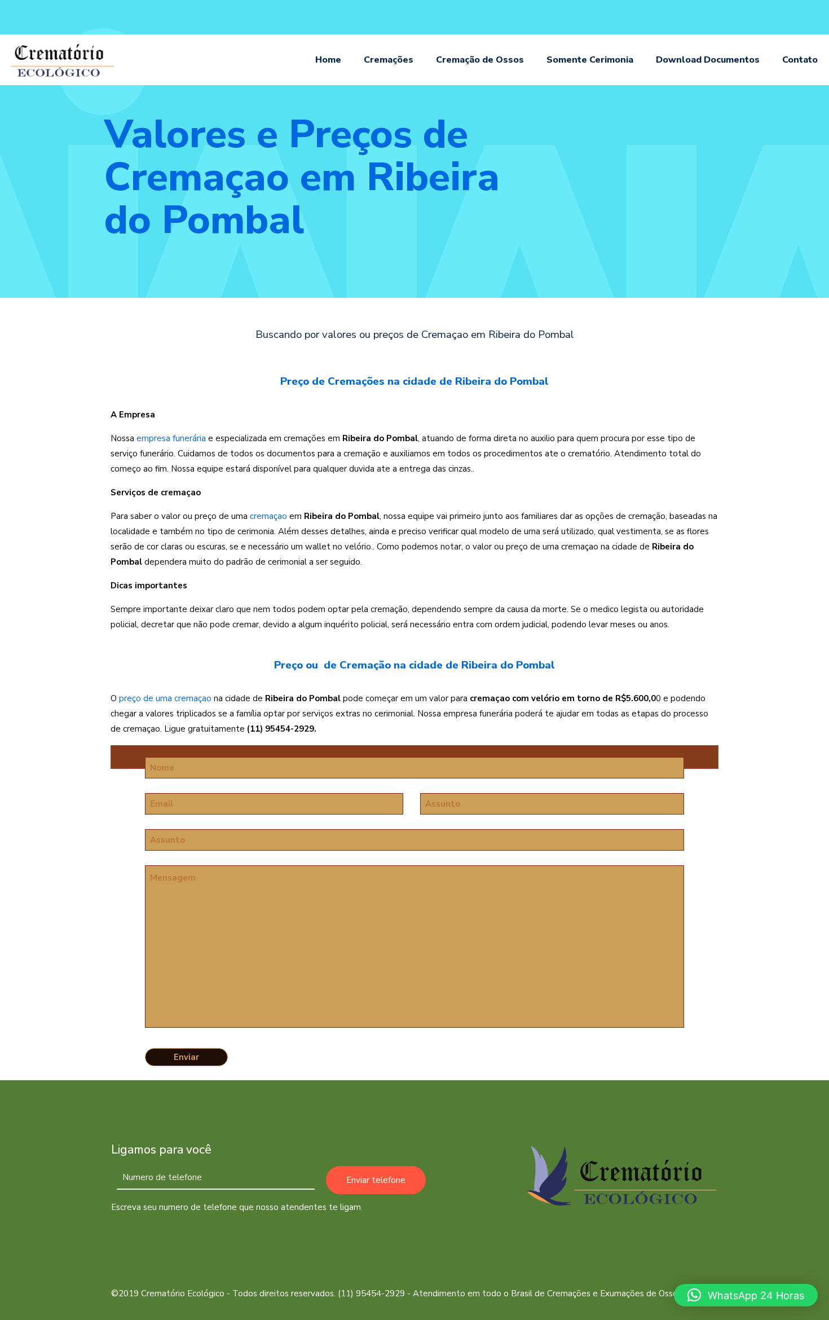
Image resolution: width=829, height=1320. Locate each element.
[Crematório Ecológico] (63, 59)
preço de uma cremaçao (165, 698)
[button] (746, 1295)
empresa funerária (171, 438)
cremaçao (268, 516)
